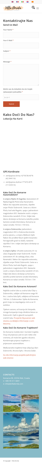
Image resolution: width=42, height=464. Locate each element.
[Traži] (32, 8)
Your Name (8, 30)
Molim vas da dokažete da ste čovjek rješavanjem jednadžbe (17, 90)
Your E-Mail (8, 40)
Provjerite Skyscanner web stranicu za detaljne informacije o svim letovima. (19, 321)
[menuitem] (32, 8)
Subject (6, 51)
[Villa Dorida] (17, 8)
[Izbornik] (37, 8)
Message (7, 62)
